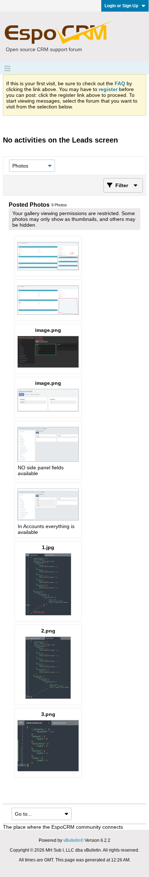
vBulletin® (73, 840)
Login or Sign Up (121, 5)
